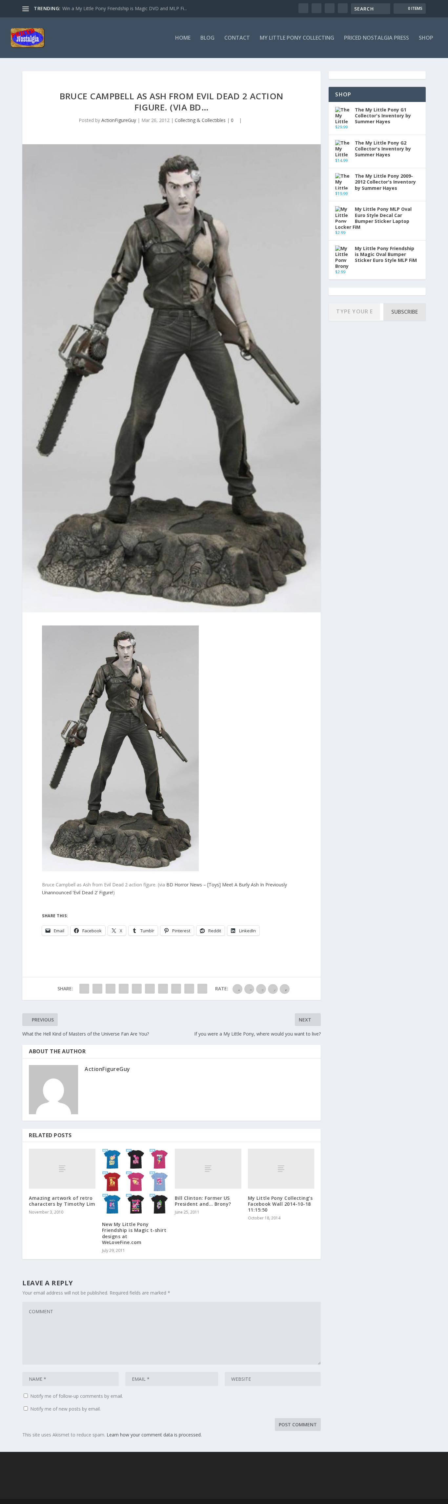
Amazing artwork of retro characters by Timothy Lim (62, 1201)
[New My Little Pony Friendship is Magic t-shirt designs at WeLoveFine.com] (135, 1182)
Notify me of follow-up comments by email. (76, 1396)
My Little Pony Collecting (297, 38)
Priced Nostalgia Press (376, 38)
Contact (237, 38)
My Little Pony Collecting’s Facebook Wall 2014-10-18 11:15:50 (280, 1204)
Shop (426, 38)
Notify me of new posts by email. (65, 1409)
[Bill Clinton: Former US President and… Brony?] (208, 1168)
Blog (207, 38)
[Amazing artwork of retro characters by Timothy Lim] (62, 1168)
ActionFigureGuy (118, 120)
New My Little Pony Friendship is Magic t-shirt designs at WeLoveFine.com (134, 1233)
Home (183, 38)
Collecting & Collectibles (200, 120)
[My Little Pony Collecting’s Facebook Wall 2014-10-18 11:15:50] (281, 1168)
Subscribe (404, 311)
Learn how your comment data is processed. (154, 1435)
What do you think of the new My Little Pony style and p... (123, 8)
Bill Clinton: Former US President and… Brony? (203, 1201)
